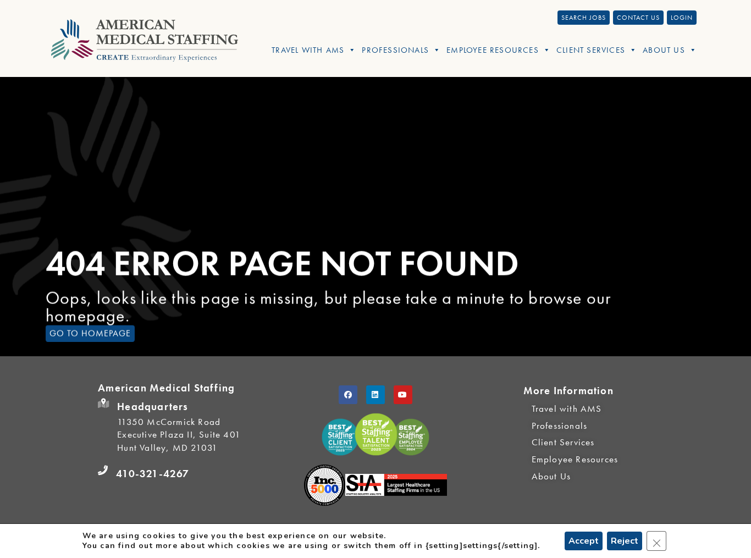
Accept (583, 541)
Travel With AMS (308, 50)
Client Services (590, 50)
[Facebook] (348, 394)
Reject (624, 541)
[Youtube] (403, 394)
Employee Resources (492, 50)
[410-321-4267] (103, 471)
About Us (664, 50)
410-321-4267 (152, 473)
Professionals (395, 50)
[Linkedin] (375, 394)
